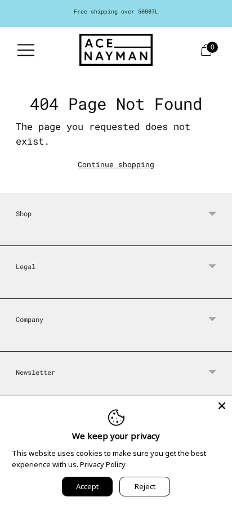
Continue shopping (116, 164)
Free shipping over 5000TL (116, 11)
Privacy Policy (103, 464)
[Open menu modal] (26, 50)
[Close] (221, 405)
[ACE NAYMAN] (116, 50)
